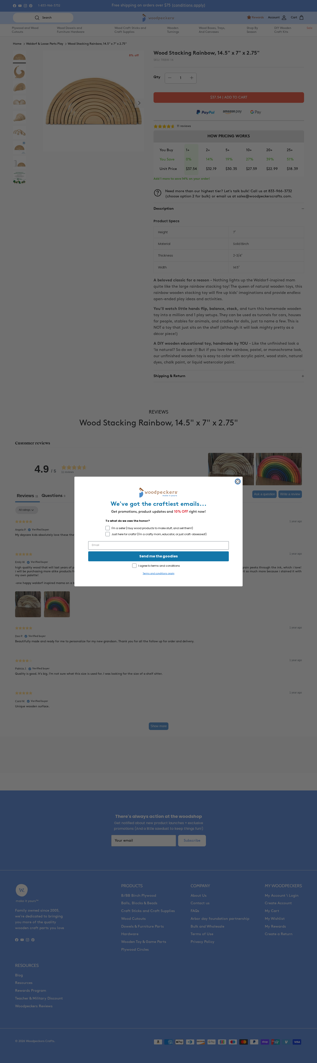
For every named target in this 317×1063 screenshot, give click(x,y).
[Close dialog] (237, 481)
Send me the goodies (158, 556)
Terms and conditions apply (158, 573)
